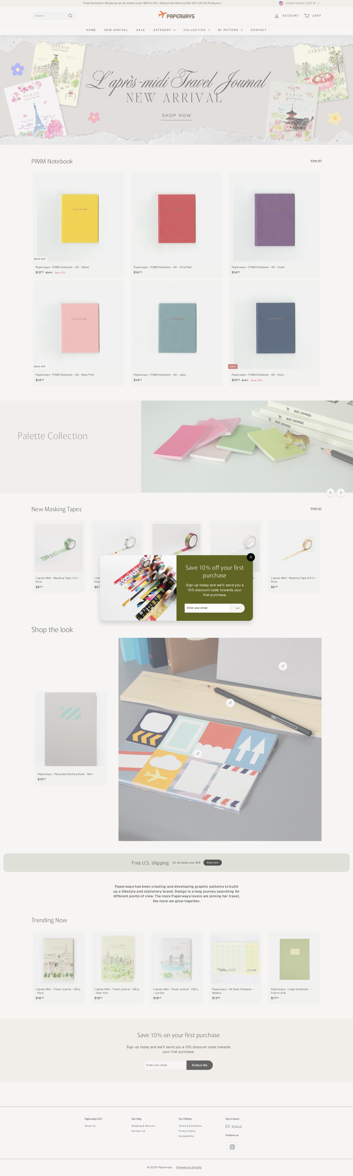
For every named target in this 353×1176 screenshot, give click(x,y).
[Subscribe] (237, 608)
